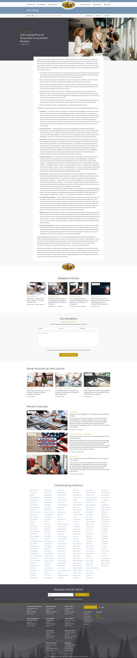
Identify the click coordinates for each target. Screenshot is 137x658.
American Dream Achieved (76, 434)
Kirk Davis (75, 500)
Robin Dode (89, 570)
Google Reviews (100, 618)
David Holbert (48, 500)
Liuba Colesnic (77, 529)
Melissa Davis (76, 575)
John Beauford (62, 548)
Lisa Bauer (76, 522)
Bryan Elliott (33, 534)
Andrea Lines (33, 502)
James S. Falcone (62, 500)
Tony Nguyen (104, 541)
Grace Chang (47, 551)
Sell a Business (41, 4)
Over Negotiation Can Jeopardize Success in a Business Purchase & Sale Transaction (67, 392)
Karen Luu (60, 573)
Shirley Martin (105, 522)
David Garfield (48, 495)
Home (28, 16)
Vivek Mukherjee (105, 558)
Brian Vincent (33, 529)
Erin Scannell (47, 536)
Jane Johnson (61, 502)
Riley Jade (88, 556)
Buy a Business (52, 4)
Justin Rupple (61, 565)
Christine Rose (34, 558)
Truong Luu (104, 546)
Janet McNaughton (63, 505)
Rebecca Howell (90, 551)
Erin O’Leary (47, 534)
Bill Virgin (32, 522)
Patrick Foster (89, 529)
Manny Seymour (77, 543)
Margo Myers (76, 551)
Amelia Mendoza (34, 500)
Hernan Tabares (48, 560)
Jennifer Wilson (62, 529)
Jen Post (60, 522)
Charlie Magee (34, 551)
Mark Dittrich (76, 556)
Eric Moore (47, 529)
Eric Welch (47, 531)
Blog (91, 1)
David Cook (47, 492)
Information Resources (25, 31)
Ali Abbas (32, 495)
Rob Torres (89, 558)
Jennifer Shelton (62, 526)
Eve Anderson (48, 543)
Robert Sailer (89, 563)
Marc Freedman (77, 548)
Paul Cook (88, 531)
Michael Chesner (90, 492)
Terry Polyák (104, 536)
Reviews (101, 1)
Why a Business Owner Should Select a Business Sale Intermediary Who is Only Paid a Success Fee (97, 392)
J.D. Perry (46, 573)
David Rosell (47, 507)
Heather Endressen (49, 558)
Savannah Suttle (105, 509)
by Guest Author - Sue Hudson (77, 474)
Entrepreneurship (73, 412)
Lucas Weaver (76, 534)
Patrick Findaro (90, 526)
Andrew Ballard (34, 505)
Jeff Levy (60, 517)
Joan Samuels (61, 541)
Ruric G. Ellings (105, 497)
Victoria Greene (105, 551)
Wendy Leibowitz (105, 563)
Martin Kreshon (77, 563)
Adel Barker (33, 492)
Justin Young (61, 568)
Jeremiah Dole (61, 531)
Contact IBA (107, 1)
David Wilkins (48, 509)
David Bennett (33, 577)
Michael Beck (89, 490)
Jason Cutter (61, 507)
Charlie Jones (33, 548)
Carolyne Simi (33, 539)
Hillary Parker (48, 563)
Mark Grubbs (76, 558)
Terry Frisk (104, 534)
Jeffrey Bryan (61, 519)
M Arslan (75, 536)
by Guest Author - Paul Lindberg (55, 306)
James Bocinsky (62, 495)
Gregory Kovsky (48, 556)
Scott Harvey (104, 512)
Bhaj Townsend (34, 517)
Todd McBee (104, 539)
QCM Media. (85, 656)
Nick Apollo (89, 517)
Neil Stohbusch (90, 509)
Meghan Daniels (77, 570)
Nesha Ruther (89, 512)
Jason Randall (61, 512)
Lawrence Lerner (77, 514)
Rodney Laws (104, 490)
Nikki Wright (89, 519)
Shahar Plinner (105, 517)
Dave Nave (33, 575)
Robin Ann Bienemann (92, 568)
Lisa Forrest (76, 524)
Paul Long (88, 536)
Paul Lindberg (89, 534)
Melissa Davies (77, 573)
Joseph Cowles (62, 558)
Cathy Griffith (33, 543)
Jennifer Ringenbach (63, 524)
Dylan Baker (47, 519)
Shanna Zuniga (105, 519)
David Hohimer (48, 497)
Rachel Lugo (89, 548)
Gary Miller (47, 548)
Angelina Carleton (34, 507)
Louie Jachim (76, 531)
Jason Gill (60, 509)
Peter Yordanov (90, 546)
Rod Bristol (89, 575)
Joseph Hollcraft (62, 560)
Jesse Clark (61, 534)
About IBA (107, 4)
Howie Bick (47, 565)
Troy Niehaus (104, 543)
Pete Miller (89, 543)
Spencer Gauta (105, 524)
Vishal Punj (104, 556)
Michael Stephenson (91, 497)
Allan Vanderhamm (35, 497)
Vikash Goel (104, 553)
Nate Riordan (89, 507)
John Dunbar (61, 551)
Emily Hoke (47, 524)
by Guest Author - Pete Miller (76, 429)
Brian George (33, 526)
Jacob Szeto (61, 490)
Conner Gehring (34, 565)
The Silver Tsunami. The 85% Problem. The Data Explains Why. (35, 300)
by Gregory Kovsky (24, 44)
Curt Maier (33, 568)
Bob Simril (32, 524)
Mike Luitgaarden (90, 505)
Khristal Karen (77, 497)
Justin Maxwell (62, 563)
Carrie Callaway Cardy (35, 541)
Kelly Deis (75, 490)
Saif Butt (103, 502)
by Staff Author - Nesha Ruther (77, 452)
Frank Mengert (48, 546)
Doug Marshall (48, 514)
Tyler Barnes (104, 548)
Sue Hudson (104, 529)
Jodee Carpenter (62, 543)
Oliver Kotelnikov (90, 522)
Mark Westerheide (78, 560)
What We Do (30, 4)
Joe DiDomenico (62, 546)
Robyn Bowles (90, 573)
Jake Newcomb (62, 492)
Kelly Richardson (77, 495)
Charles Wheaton (34, 546)
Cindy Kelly (32, 563)
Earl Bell (46, 522)
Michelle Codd (89, 502)
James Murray (61, 497)
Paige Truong (89, 524)
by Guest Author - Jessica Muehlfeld (78, 306)
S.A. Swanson (104, 500)
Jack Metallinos (48, 577)
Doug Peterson (48, 517)
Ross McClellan (105, 495)
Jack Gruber (47, 575)
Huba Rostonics (48, 568)
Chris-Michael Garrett (35, 556)
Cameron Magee (34, 536)
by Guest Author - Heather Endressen (35, 304)
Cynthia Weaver (34, 570)
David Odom (47, 505)
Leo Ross (75, 517)
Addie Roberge (34, 490)
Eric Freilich (47, 526)
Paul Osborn (89, 541)
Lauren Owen (76, 512)
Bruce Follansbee (34, 531)
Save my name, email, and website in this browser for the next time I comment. (69, 350)
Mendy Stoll (76, 577)
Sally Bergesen (105, 505)
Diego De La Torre (49, 512)
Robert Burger (90, 560)
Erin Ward (47, 539)
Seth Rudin (104, 514)
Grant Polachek (48, 553)
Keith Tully (61, 577)
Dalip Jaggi (33, 573)
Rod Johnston (89, 577)
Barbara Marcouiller (35, 512)
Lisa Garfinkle (76, 526)
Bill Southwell (33, 519)
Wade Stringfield (105, 560)
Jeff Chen (60, 514)
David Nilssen (48, 502)
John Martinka (62, 553)
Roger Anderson (105, 492)
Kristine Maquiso (77, 505)
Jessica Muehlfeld (62, 539)
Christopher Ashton (35, 560)
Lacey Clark (76, 507)
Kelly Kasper (76, 492)
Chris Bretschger (34, 553)
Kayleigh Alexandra (63, 575)
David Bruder (47, 490)
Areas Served (97, 4)
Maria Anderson (77, 553)
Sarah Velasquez (105, 507)
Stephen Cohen (105, 526)
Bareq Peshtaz (34, 514)
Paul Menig (89, 539)
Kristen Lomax (77, 502)
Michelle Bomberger (91, 500)
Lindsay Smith (76, 519)
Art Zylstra (32, 509)
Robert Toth (89, 565)
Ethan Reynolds (48, 541)
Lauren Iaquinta (77, 509)
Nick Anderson (90, 514)
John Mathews (62, 556)
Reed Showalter (90, 553)
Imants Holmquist (49, 570)
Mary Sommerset (77, 565)
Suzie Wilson (104, 531)
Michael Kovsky (90, 495)
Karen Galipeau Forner (64, 570)
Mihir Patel (76, 539)
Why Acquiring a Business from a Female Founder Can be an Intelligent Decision (38, 392)
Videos (96, 1)
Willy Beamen (104, 565)
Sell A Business (67, 388)
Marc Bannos (76, 546)
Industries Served (85, 4)
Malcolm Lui (76, 541)
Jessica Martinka (62, 536)
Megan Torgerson (78, 568)
